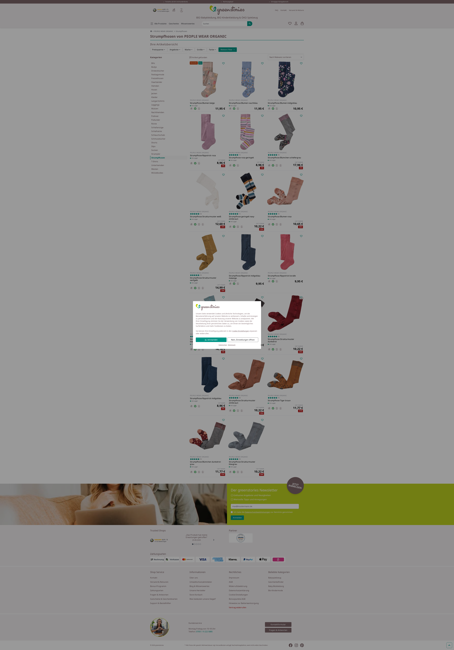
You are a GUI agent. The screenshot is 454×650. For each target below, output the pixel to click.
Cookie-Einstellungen (240, 331)
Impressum (231, 345)
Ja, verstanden (211, 339)
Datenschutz (223, 345)
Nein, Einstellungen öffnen (243, 339)
